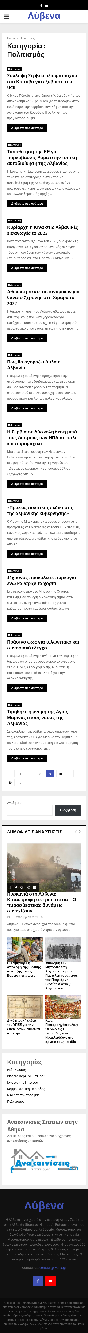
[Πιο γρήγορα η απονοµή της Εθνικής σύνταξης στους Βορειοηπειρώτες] (25, 949)
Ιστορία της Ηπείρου (22, 1082)
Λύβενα (44, 17)
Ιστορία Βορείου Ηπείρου (26, 1076)
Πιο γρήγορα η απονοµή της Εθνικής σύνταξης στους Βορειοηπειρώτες (24, 969)
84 (11, 782)
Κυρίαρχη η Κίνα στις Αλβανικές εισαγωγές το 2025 (42, 230)
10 (60, 774)
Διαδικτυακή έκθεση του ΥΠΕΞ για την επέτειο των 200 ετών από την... (23, 1027)
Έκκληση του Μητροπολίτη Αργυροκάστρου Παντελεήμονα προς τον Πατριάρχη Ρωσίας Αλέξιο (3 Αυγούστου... (61, 975)
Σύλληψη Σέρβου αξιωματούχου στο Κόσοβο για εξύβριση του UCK (42, 82)
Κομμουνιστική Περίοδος (26, 1089)
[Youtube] (50, 1281)
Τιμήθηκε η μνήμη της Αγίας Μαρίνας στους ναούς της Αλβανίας (37, 718)
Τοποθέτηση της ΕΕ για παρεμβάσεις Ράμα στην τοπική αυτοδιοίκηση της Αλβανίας (42, 158)
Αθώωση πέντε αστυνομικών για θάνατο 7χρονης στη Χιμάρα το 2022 (43, 298)
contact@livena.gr (52, 1268)
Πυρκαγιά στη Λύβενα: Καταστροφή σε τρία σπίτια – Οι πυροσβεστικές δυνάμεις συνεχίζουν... (42, 902)
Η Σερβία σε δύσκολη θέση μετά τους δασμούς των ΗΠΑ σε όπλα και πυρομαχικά (42, 438)
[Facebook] (38, 1281)
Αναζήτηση (15, 803)
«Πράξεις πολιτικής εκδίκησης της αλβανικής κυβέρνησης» (40, 511)
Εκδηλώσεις (16, 1070)
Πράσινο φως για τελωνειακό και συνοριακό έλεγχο (43, 645)
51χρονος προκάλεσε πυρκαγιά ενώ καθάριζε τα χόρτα (41, 581)
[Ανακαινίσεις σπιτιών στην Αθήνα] (44, 1173)
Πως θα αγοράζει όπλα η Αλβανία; (34, 365)
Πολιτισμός (14, 69)
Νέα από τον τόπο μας (23, 1095)
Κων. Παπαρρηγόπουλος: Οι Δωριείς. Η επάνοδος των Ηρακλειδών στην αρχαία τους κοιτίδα (61, 1031)
